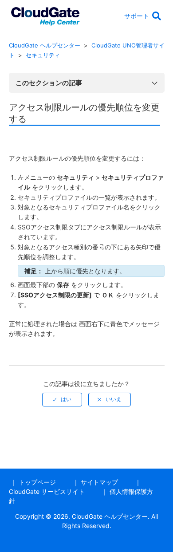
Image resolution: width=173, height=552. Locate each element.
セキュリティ (43, 55)
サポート (136, 16)
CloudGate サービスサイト (47, 491)
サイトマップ (99, 482)
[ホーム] (45, 15)
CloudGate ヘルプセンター (44, 45)
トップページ (37, 482)
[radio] (62, 399)
